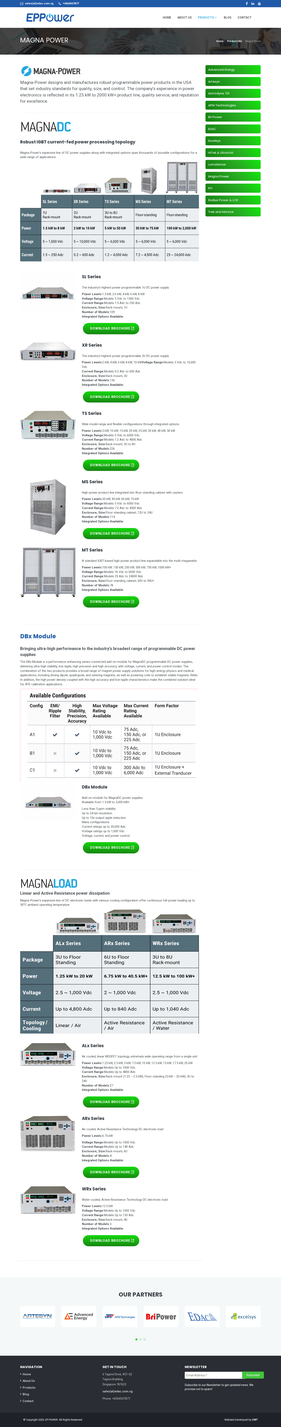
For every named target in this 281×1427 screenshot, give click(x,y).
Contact (28, 1401)
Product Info (234, 41)
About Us (29, 1380)
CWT (255, 1419)
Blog (26, 1394)
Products (29, 1387)
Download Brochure (110, 328)
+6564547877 (71, 3)
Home (220, 41)
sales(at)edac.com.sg (39, 3)
